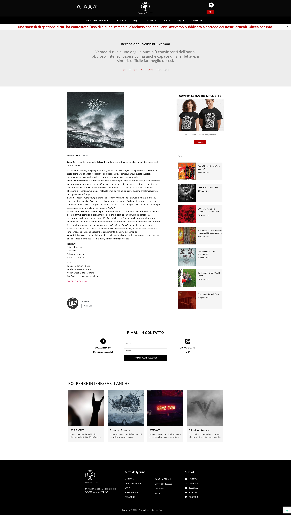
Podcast (150, 20)
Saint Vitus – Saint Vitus (199, 430)
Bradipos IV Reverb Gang (208, 294)
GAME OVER (154, 430)
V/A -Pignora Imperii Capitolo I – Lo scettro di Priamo (208, 212)
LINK (188, 352)
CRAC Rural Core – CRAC (208, 187)
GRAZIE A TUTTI (77, 430)
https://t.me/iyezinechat (103, 352)
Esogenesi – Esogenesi (120, 430)
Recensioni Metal (147, 70)
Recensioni (133, 70)
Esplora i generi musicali (95, 20)
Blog (135, 20)
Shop (179, 20)
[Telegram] (90, 7)
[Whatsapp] (95, 7)
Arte (165, 20)
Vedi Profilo (88, 306)
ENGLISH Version (198, 20)
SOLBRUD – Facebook (77, 281)
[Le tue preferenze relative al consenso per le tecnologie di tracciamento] (287, 511)
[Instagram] (85, 7)
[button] (211, 5)
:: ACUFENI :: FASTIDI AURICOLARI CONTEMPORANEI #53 (207, 254)
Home (124, 70)
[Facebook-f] (79, 7)
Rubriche (119, 20)
